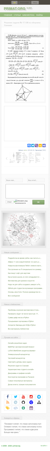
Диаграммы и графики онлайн (19, 373)
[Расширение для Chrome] (31, 402)
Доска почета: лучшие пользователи (22, 384)
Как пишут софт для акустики (19, 273)
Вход (35, 3)
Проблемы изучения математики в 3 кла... (24, 310)
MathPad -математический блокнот (21, 347)
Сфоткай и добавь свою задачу (20, 362)
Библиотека (28, 15)
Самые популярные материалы (20, 380)
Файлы (39, 15)
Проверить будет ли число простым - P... (23, 313)
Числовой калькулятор (16, 358)
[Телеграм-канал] (39, 396)
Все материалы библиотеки (18, 329)
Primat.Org (18, 8)
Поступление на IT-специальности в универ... (25, 269)
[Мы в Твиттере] (15, 396)
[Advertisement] (25, 123)
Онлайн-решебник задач (17, 343)
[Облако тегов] (7, 408)
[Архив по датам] (31, 408)
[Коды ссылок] (15, 408)
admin (25, 150)
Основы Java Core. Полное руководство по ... (25, 292)
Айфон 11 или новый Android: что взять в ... (24, 262)
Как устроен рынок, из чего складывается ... (24, 277)
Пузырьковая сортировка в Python (21, 321)
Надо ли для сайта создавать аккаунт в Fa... (24, 284)
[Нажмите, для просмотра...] (25, 101)
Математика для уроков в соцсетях (21, 280)
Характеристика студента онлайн (21, 369)
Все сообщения (14, 295)
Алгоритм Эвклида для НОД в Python (22, 325)
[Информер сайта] (23, 408)
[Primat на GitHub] (23, 402)
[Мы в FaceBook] (7, 396)
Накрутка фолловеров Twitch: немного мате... (25, 265)
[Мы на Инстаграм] (31, 396)
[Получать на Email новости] (15, 402)
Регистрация (24, 3)
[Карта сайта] (39, 402)
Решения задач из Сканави (18, 365)
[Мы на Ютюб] (23, 396)
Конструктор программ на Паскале (21, 377)
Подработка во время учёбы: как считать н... (24, 258)
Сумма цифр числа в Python (18, 317)
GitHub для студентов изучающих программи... (25, 288)
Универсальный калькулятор (19, 354)
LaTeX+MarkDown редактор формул (21, 350)
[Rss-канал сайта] (7, 402)
